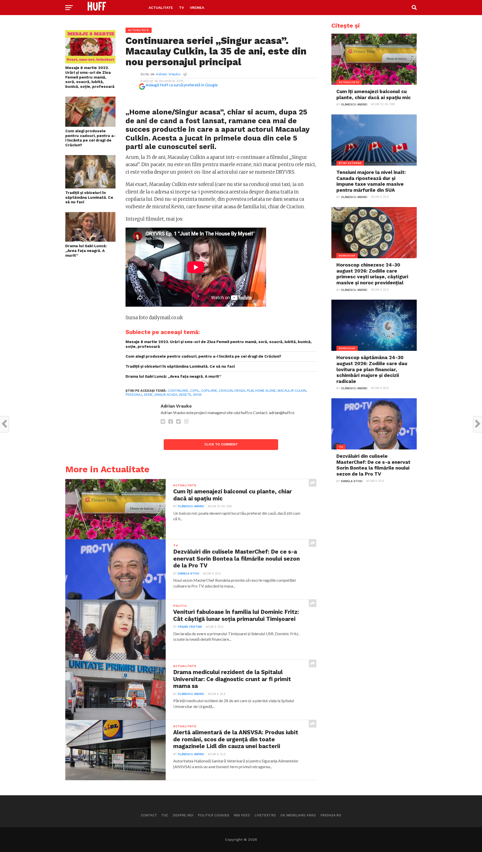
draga (239, 390)
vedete (185, 395)
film (250, 390)
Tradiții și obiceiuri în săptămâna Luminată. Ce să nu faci (89, 197)
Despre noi (183, 815)
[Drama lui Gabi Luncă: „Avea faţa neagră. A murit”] (90, 240)
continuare (178, 390)
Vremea (197, 8)
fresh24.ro (330, 815)
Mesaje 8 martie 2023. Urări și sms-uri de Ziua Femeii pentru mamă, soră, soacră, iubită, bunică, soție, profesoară (89, 77)
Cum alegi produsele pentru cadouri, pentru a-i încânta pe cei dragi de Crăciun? (90, 138)
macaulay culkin (292, 390)
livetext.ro (265, 815)
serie (148, 395)
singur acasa (165, 395)
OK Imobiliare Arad (298, 815)
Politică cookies (213, 815)
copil (194, 390)
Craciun (226, 390)
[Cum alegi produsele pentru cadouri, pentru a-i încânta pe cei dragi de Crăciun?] (90, 125)
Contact (149, 815)
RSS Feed (242, 815)
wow (197, 395)
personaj (134, 395)
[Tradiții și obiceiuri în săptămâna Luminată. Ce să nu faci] (90, 186)
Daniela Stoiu (188, 573)
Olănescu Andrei (191, 506)
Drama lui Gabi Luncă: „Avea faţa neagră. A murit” (86, 250)
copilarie (209, 390)
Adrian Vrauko (168, 74)
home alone (265, 390)
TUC (164, 815)
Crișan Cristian (190, 626)
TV (181, 8)
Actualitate (161, 8)
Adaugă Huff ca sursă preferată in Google (182, 84)
